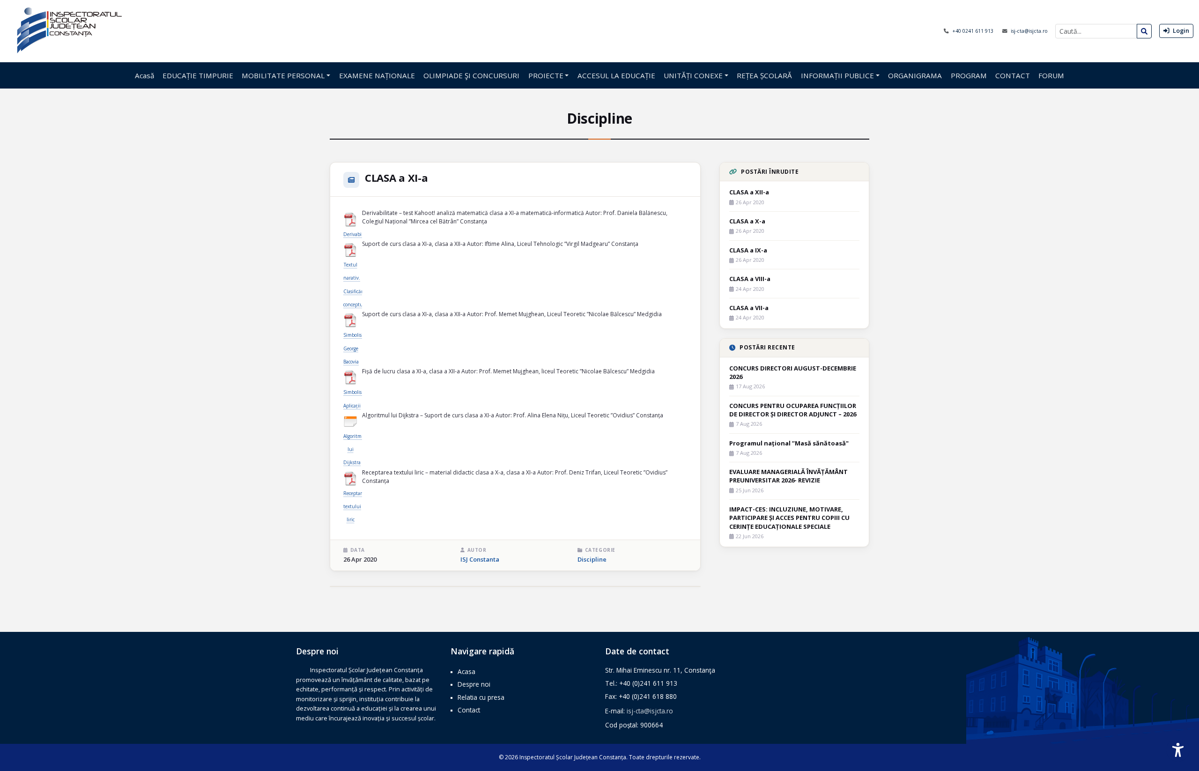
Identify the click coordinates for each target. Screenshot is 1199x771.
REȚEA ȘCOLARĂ (764, 75)
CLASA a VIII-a (749, 278)
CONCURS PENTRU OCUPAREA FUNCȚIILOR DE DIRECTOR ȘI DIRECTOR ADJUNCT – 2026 (792, 409)
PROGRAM (969, 75)
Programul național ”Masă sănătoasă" (789, 443)
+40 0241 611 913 (973, 31)
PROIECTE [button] (545, 75)
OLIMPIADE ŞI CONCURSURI (471, 75)
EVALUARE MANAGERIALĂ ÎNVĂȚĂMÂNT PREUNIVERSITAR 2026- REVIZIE (788, 475)
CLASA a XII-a (749, 192)
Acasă (144, 75)
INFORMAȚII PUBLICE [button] (837, 75)
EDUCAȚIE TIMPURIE (198, 75)
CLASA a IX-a (748, 250)
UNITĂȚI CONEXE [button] (693, 75)
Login (1180, 30)
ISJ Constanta (479, 559)
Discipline (592, 559)
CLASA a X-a (747, 221)
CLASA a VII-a (749, 308)
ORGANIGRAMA (915, 75)
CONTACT (1012, 75)
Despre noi (474, 684)
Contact (469, 709)
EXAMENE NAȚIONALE (377, 75)
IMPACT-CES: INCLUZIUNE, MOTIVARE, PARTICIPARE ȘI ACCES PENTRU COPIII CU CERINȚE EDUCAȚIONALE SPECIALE (789, 517)
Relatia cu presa (481, 697)
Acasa (466, 671)
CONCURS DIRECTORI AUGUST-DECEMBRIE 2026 (792, 372)
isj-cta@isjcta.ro (1029, 31)
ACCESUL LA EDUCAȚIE (616, 75)
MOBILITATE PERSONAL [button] (283, 75)
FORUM (1051, 75)
